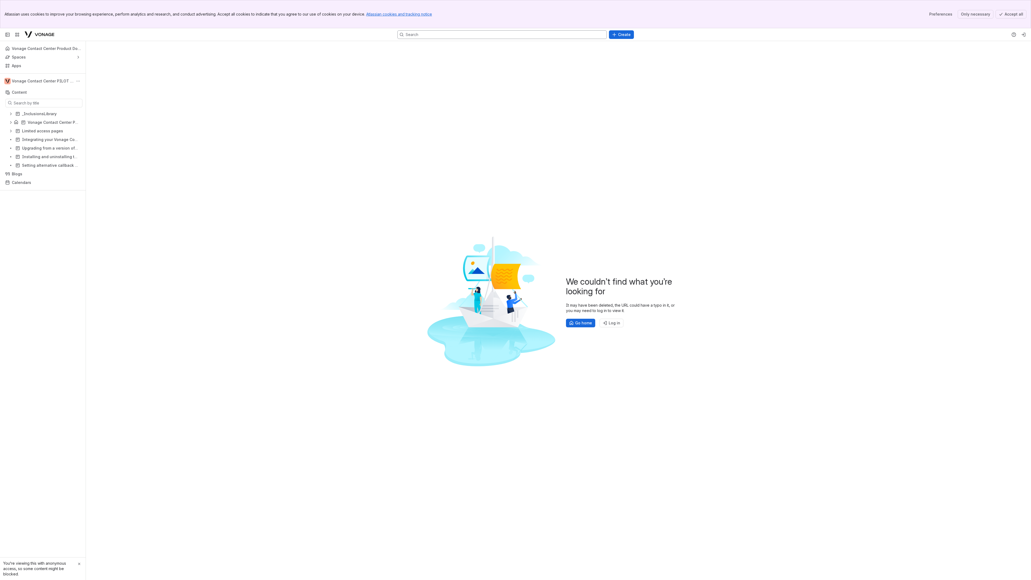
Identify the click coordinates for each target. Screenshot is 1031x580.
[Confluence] (39, 34)
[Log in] (1023, 34)
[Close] (79, 564)
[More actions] (78, 81)
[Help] (1014, 34)
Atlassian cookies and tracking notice (399, 14)
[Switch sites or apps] (17, 34)
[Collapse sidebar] (7, 34)
